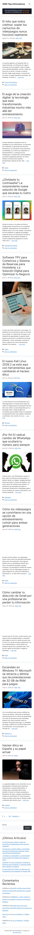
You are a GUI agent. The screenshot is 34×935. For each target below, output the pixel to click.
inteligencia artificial (11, 245)
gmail (6, 655)
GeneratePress (17, 932)
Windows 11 (8, 733)
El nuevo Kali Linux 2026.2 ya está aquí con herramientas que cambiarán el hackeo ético (16, 367)
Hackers (7, 805)
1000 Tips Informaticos (13, 4)
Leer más (21, 77)
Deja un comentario (11, 85)
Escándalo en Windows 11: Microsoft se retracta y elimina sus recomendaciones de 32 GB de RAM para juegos (16, 676)
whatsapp (8, 497)
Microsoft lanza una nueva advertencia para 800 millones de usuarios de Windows (17, 908)
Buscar (4, 825)
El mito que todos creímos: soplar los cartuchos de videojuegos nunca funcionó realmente (14, 28)
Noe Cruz (5, 914)
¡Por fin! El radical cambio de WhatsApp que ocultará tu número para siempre (16, 439)
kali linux (7, 423)
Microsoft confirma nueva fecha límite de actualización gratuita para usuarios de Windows (16, 890)
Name (6, 168)
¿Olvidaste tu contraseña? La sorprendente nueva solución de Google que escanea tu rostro (16, 186)
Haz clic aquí (26, 10)
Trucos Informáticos (11, 82)
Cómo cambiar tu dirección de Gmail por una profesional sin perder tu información (17, 597)
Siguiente (16, 816)
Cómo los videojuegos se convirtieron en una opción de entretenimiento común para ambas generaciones (16, 517)
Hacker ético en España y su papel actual (14, 749)
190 (9, 816)
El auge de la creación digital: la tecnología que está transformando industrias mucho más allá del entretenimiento (16, 104)
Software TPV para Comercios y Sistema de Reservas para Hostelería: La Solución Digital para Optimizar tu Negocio (16, 266)
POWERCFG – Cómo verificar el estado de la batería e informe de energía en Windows (16, 899)
